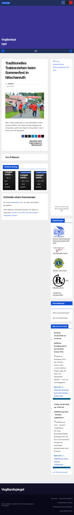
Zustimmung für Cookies (65, 502)
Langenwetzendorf (26, 172)
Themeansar (5, 505)
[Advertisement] (37, 22)
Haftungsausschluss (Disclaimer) (63, 507)
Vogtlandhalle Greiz (60, 253)
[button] (67, 51)
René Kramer (7, 185)
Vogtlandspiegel (12, 489)
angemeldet (15, 202)
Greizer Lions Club (60, 270)
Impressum (54, 498)
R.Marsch (11, 83)
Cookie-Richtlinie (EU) (66, 511)
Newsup (29, 504)
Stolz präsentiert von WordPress (11, 504)
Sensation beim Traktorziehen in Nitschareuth (35, 143)
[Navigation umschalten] (35, 50)
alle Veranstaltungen (60, 318)
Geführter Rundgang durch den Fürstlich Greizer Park (61, 393)
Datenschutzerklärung (66, 498)
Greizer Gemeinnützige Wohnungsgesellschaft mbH (61, 241)
